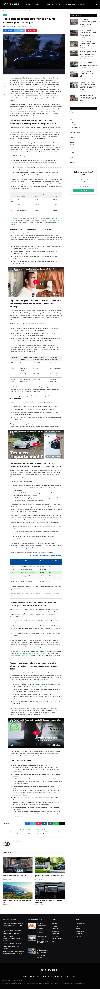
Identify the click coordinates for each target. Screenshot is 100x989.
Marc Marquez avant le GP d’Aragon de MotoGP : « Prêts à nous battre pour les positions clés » (88, 98)
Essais (71, 135)
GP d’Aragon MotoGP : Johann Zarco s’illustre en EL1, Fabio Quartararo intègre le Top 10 (88, 43)
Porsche (72, 150)
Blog (71, 114)
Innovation (72, 140)
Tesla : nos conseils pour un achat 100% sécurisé (15, 876)
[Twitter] (4, 86)
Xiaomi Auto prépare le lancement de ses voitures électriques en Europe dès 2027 (88, 64)
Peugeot (72, 147)
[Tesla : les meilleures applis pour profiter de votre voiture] (50, 890)
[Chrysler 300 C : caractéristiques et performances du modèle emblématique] (32, 951)
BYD (71, 120)
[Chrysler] (12, 4)
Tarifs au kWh (42, 562)
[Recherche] (96, 4)
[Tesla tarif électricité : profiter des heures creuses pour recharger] (34, 54)
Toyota (71, 160)
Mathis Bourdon (11, 26)
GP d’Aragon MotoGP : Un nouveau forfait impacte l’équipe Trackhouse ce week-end (88, 74)
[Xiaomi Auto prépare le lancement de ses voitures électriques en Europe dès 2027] (74, 64)
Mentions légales (80, 931)
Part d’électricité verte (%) (55, 562)
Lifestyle (81, 4)
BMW (71, 117)
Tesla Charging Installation (30, 756)
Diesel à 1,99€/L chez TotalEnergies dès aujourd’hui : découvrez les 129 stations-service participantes (88, 22)
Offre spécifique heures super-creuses (29, 562)
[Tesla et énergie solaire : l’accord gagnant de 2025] (17, 890)
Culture (72, 130)
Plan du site (79, 933)
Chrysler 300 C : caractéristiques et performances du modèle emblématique (42, 952)
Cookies (78, 928)
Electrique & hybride (70, 4)
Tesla (5, 14)
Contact (78, 936)
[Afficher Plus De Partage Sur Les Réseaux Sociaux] (38, 30)
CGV (77, 926)
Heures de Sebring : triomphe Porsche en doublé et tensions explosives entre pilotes (42, 939)
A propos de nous (80, 923)
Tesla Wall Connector (31, 248)
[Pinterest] (4, 94)
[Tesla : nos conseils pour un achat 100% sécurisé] (17, 865)
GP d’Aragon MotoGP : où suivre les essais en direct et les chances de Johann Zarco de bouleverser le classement (88, 54)
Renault (72, 152)
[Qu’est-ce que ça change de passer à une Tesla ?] (50, 865)
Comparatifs (73, 125)
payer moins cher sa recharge (18, 655)
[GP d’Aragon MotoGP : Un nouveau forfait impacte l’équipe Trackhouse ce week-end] (74, 74)
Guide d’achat (56, 4)
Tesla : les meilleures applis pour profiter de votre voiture (48, 901)
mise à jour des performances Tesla (34, 653)
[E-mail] (4, 98)
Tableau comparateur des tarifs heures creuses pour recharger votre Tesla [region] (35, 573)
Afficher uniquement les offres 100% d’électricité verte (44, 555)
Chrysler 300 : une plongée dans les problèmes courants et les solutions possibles (42, 927)
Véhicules (36, 4)
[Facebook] (4, 82)
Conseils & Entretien (75, 127)
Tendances (46, 4)
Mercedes (72, 145)
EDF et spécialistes (41, 686)
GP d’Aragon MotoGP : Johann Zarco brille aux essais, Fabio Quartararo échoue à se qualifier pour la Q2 (88, 33)
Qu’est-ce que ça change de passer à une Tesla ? (49, 876)
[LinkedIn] (4, 90)
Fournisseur (14, 561)
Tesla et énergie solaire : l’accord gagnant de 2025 (17, 901)
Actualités (28, 4)
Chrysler (72, 122)
